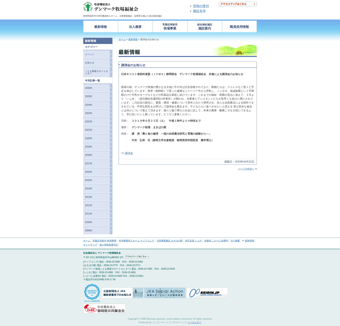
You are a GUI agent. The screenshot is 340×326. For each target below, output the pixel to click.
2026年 (88, 88)
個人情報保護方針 (109, 244)
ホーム (122, 39)
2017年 (88, 163)
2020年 (88, 138)
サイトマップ (90, 244)
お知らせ (89, 62)
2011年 (88, 213)
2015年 (88, 180)
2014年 (88, 188)
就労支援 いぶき (193, 240)
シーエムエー (194, 322)
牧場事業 (170, 26)
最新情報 (100, 27)
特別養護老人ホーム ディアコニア (136, 240)
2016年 (88, 172)
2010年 (88, 222)
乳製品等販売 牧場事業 (104, 240)
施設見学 (199, 11)
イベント (89, 54)
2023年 (88, 113)
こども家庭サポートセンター (96, 72)
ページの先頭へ (246, 169)
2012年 (88, 205)
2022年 (88, 121)
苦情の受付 (201, 6)
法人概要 (135, 27)
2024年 (88, 105)
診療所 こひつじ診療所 (216, 240)
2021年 (88, 130)
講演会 (128, 153)
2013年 (88, 197)
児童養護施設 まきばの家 (170, 240)
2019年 (88, 146)
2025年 (88, 96)
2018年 (88, 155)
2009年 (88, 230)
